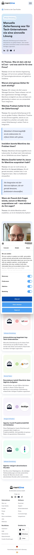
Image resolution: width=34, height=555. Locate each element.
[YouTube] (11, 51)
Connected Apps (22, 513)
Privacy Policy (27, 270)
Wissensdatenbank (23, 508)
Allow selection (17, 304)
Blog (3, 513)
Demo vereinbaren (6, 516)
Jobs (3, 519)
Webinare (4, 521)
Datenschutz (5, 533)
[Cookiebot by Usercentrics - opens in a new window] (25, 243)
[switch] (29, 281)
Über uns (4, 503)
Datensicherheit (6, 536)
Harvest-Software (17, 169)
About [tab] (28, 248)
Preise (19, 511)
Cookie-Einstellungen (7, 539)
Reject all (17, 310)
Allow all (17, 299)
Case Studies (5, 506)
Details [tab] (17, 248)
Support (20, 506)
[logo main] (8, 3)
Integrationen (21, 516)
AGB (3, 531)
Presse (3, 511)
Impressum (4, 528)
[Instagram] (8, 51)
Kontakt (4, 508)
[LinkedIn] (4, 51)
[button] (30, 3)
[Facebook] (14, 51)
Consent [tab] (6, 248)
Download (20, 503)
